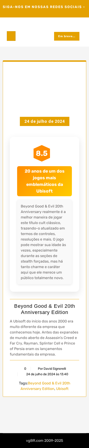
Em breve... (66, 36)
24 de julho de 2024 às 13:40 (47, 374)
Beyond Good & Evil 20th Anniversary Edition (44, 309)
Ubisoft (62, 388)
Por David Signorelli (52, 369)
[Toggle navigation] (11, 36)
